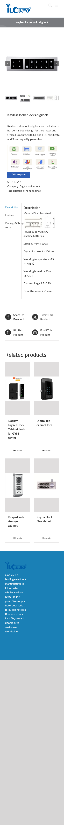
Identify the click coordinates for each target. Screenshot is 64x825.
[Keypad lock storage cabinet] (17, 485)
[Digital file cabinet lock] (46, 388)
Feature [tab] (9, 215)
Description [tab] (12, 207)
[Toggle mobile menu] (57, 5)
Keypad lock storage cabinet (16, 521)
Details (19, 450)
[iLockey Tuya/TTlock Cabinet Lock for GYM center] (17, 388)
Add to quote (18, 174)
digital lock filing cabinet (26, 190)
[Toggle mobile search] (50, 5)
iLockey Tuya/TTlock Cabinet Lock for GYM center (16, 429)
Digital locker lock (29, 186)
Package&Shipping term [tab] (12, 225)
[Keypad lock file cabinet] (46, 485)
